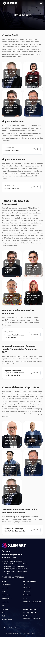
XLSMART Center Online (32, 618)
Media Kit (5, 602)
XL (24, 584)
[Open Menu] (41, 3)
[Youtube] (36, 612)
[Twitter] (32, 612)
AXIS (25, 598)
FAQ (3, 612)
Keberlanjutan (7, 598)
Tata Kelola (6, 595)
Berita (4, 605)
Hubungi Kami (7, 619)
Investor (5, 591)
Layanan (5, 588)
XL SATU (26, 591)
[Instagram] (28, 612)
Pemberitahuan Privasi (12, 628)
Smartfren (27, 595)
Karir (3, 616)
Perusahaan (6, 584)
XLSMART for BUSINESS (32, 602)
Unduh (36, 149)
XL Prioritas (27, 588)
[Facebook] (24, 612)
